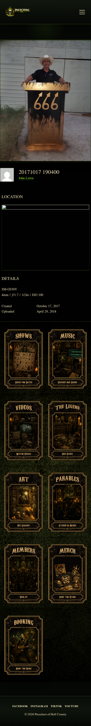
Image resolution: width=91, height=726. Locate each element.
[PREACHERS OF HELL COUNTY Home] (19, 12)
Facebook (20, 706)
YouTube (71, 706)
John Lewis (26, 178)
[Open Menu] (82, 12)
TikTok (56, 706)
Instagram (39, 706)
